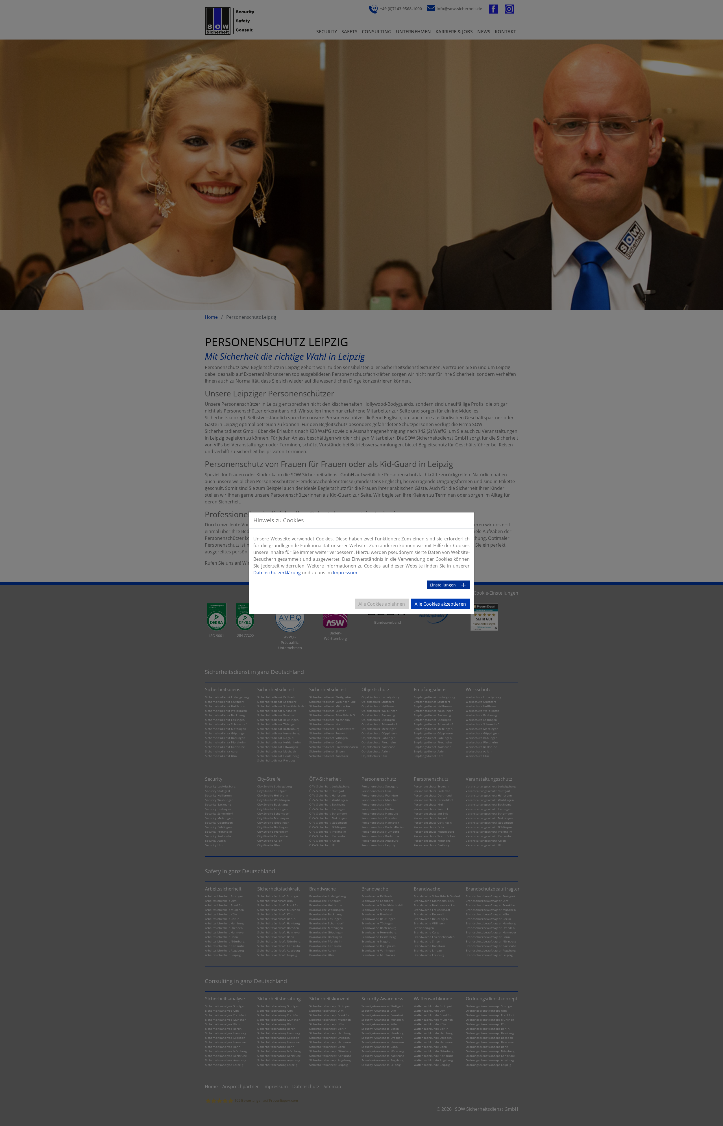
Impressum (345, 572)
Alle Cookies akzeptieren (440, 604)
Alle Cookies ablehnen (381, 604)
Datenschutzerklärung (277, 572)
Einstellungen (443, 585)
